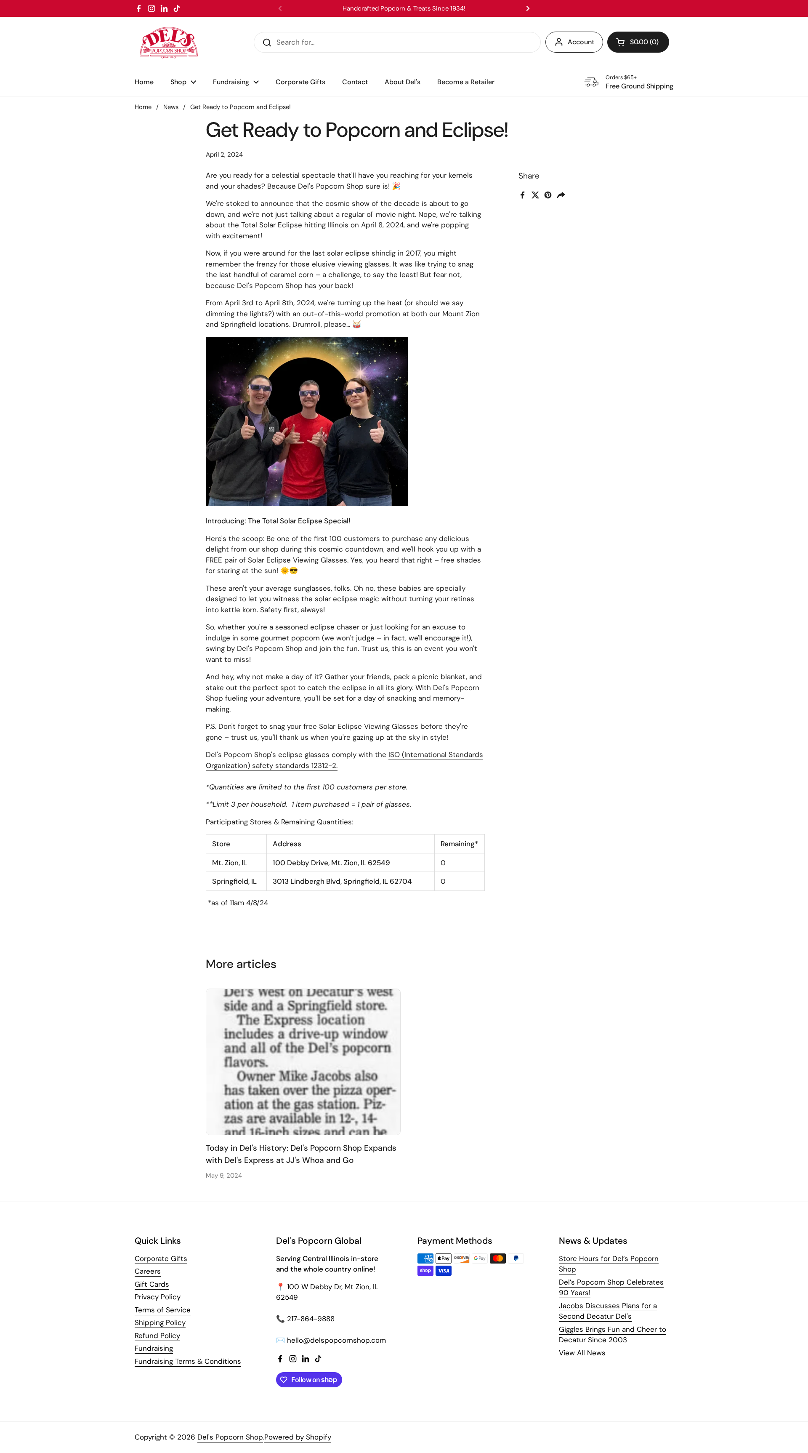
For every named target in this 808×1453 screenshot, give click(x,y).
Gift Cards (152, 1284)
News (170, 107)
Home (143, 107)
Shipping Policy (160, 1322)
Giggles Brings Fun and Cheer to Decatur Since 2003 (612, 1335)
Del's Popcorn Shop (230, 1437)
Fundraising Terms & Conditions (188, 1361)
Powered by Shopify (297, 1437)
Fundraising (154, 1348)
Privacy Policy (158, 1296)
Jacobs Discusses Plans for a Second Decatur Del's (608, 1311)
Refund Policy (157, 1335)
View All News (582, 1352)
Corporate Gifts (161, 1258)
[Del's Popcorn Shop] (169, 42)
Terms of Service (163, 1309)
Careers (148, 1271)
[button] (638, 42)
